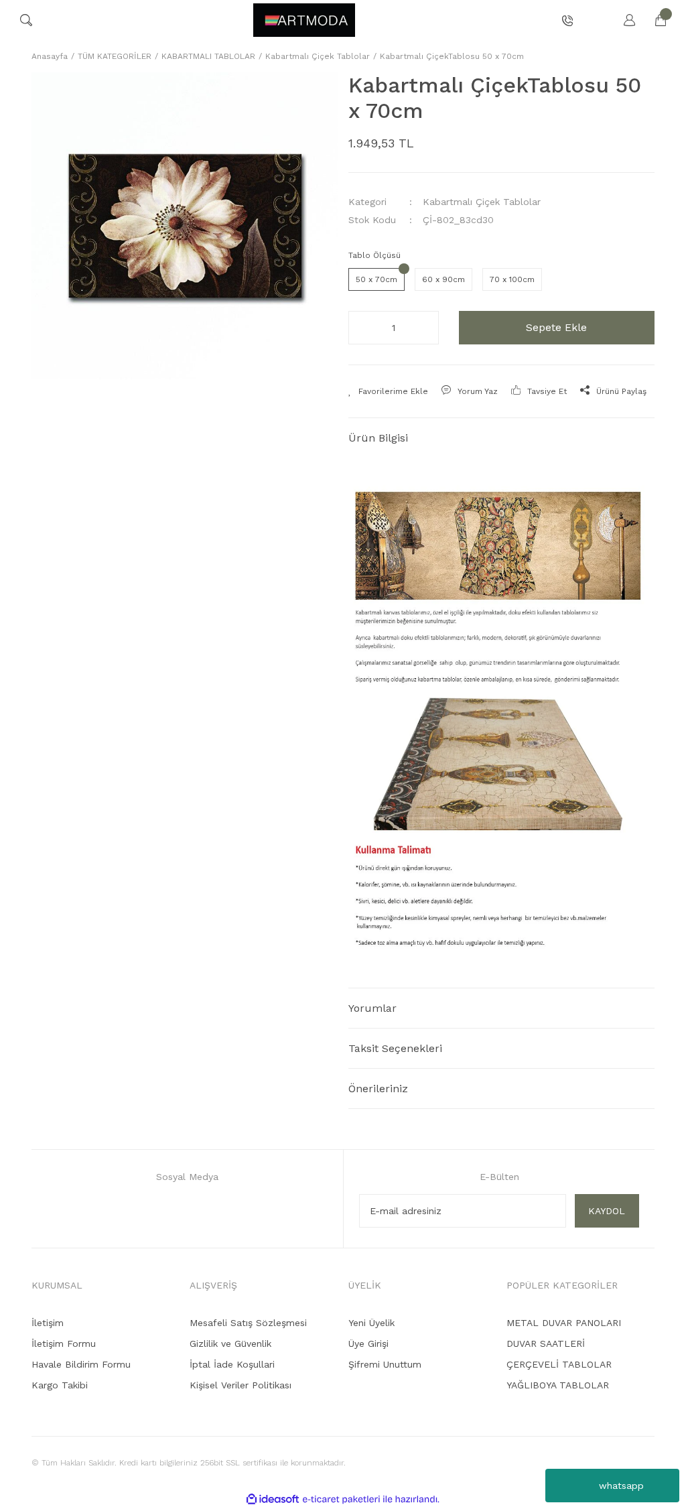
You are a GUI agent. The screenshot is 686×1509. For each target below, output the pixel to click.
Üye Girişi (368, 1343)
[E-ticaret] (341, 1499)
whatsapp (621, 1485)
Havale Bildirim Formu (81, 1364)
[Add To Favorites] (388, 391)
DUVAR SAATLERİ (545, 1343)
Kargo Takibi (59, 1385)
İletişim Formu (63, 1343)
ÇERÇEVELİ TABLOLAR (559, 1364)
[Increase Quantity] (424, 328)
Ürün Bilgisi (378, 438)
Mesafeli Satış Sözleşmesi (248, 1322)
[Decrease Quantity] (362, 328)
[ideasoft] (272, 1499)
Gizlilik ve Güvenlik (230, 1343)
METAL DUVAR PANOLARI (563, 1322)
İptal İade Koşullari (232, 1364)
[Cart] (654, 20)
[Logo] (304, 20)
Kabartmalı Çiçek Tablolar (482, 201)
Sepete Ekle (556, 327)
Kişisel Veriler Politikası (240, 1385)
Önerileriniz (378, 1088)
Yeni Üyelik (371, 1322)
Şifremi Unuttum (384, 1364)
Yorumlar (372, 1008)
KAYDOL (606, 1210)
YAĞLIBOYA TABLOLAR (557, 1385)
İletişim (47, 1322)
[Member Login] (623, 20)
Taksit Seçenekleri (395, 1048)
